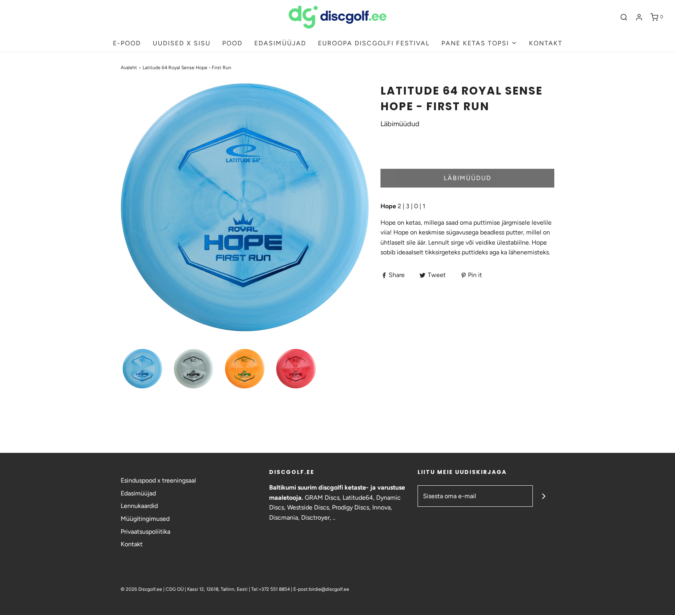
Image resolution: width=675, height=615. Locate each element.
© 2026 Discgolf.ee (142, 589)
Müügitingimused (145, 518)
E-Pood (127, 43)
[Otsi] (624, 17)
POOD (232, 43)
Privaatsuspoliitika (145, 531)
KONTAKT (545, 43)
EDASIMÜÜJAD (280, 43)
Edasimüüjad (138, 493)
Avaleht (129, 67)
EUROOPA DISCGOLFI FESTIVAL (374, 43)
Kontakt (132, 544)
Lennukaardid (139, 506)
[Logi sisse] (639, 17)
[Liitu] (543, 496)
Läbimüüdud (467, 178)
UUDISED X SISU (182, 43)
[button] (142, 368)
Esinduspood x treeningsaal (158, 480)
